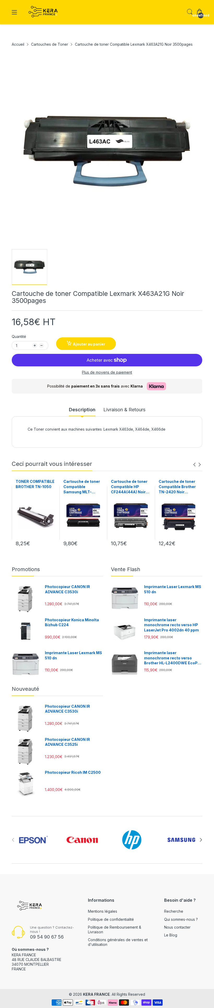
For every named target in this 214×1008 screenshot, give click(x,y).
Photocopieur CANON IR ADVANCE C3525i (67, 742)
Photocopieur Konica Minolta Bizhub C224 (72, 622)
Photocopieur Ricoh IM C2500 (73, 772)
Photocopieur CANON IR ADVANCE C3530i (67, 589)
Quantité (19, 336)
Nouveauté (25, 689)
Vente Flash (125, 569)
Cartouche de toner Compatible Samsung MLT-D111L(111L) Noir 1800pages (81, 486)
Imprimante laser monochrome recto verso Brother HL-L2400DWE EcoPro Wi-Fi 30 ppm (172, 658)
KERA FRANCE (96, 994)
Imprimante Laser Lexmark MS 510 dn (73, 655)
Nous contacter (177, 927)
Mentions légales (102, 911)
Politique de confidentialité (111, 919)
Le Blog (170, 935)
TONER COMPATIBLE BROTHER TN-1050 (35, 484)
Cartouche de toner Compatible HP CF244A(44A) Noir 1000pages (129, 486)
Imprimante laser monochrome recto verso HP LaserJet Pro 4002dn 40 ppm (171, 625)
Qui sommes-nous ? (181, 919)
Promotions (26, 569)
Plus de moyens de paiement (107, 372)
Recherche (173, 911)
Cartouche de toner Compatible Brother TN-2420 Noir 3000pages (177, 486)
